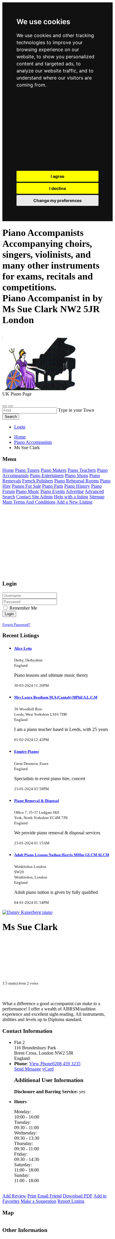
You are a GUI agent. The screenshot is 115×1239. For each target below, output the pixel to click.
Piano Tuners (27, 470)
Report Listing (71, 1201)
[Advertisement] (57, 131)
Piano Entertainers (47, 475)
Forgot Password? (16, 624)
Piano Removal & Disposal (36, 800)
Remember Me (22, 608)
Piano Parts (52, 486)
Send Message (27, 1068)
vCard (48, 1068)
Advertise (75, 491)
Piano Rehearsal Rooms (76, 480)
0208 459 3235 (66, 1063)
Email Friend (49, 1195)
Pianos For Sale (26, 486)
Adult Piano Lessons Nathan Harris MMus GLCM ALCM (61, 855)
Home (20, 436)
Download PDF (78, 1195)
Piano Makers (53, 470)
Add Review (14, 1195)
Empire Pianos (26, 751)
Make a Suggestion (38, 1201)
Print (31, 1195)
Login (19, 426)
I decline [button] (57, 188)
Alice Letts (23, 648)
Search (11, 416)
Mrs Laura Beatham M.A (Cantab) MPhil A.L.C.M (55, 697)
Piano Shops (76, 475)
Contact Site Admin (34, 496)
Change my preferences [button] (57, 200)
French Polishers (37, 480)
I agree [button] (57, 176)
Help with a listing (71, 496)
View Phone (40, 1063)
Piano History (77, 486)
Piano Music (27, 491)
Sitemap (96, 496)
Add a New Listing (74, 501)
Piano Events (52, 491)
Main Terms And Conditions (28, 501)
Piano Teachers (82, 470)
